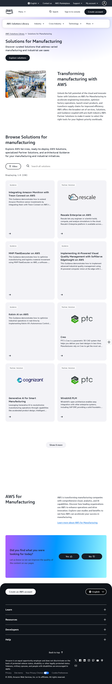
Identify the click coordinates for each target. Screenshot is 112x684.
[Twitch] (93, 660)
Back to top (54, 652)
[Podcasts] (102, 660)
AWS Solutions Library (14, 34)
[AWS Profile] (104, 3)
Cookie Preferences (60, 673)
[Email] (76, 666)
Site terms (18, 673)
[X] (76, 660)
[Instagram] (89, 660)
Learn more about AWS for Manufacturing (77, 522)
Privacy (8, 673)
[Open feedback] (109, 342)
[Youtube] (98, 660)
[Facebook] (80, 660)
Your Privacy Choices (34, 673)
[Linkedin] (84, 660)
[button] (95, 12)
